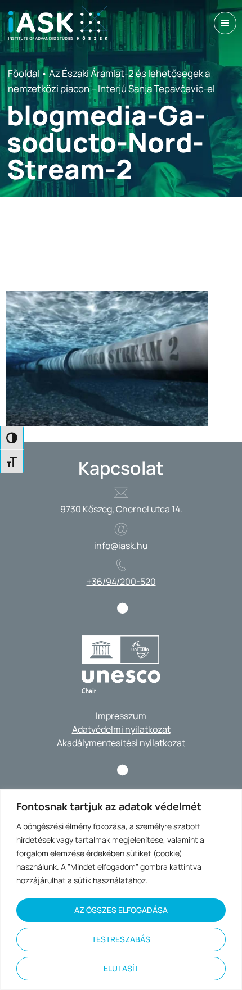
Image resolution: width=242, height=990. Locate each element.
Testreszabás (121, 939)
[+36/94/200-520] (121, 565)
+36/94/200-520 (121, 581)
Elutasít (121, 968)
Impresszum (121, 716)
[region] (121, 889)
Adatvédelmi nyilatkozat (121, 729)
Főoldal (23, 73)
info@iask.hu (121, 545)
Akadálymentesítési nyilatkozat (121, 743)
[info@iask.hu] (121, 529)
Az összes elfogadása (121, 910)
